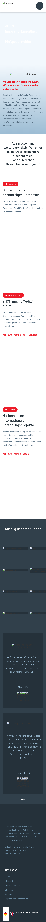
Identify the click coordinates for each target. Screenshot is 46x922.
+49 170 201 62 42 (12, 853)
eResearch (9, 890)
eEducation (10, 881)
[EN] (12, 914)
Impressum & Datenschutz (16, 898)
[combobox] (6, 914)
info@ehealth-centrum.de (16, 850)
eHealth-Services (12, 885)
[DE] (6, 914)
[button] (39, 6)
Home (7, 876)
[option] (12, 914)
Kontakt (8, 894)
